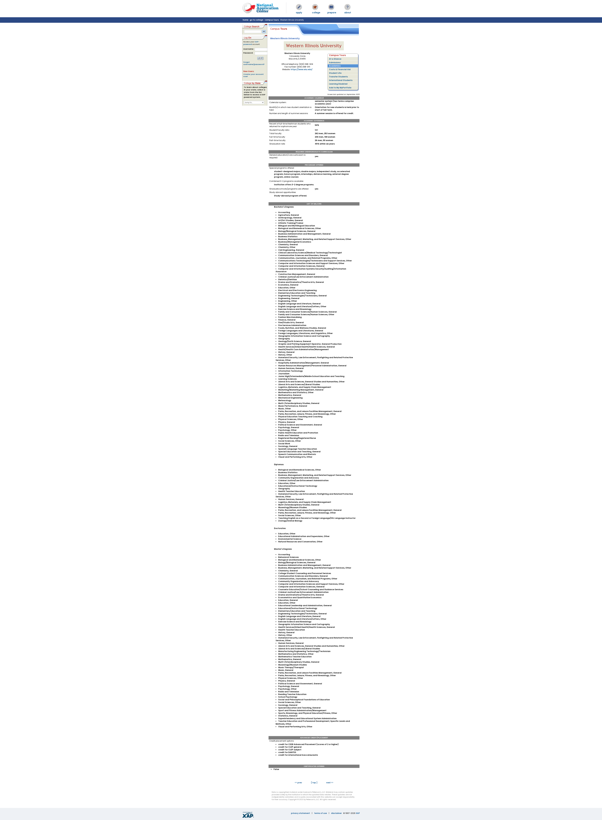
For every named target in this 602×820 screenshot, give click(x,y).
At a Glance (335, 59)
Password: (248, 53)
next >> (329, 782)
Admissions (335, 62)
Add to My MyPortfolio (340, 87)
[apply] (299, 7)
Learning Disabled (338, 84)
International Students (340, 80)
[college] (315, 7)
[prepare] (331, 7)
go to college (256, 20)
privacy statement (300, 813)
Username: (248, 49)
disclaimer (336, 813)
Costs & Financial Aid (340, 69)
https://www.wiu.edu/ (301, 69)
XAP (358, 813)
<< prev (298, 782)
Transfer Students (338, 76)
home (245, 20)
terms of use (320, 813)
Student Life (335, 73)
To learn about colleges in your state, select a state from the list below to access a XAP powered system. (255, 92)
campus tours (272, 20)
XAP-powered (251, 42)
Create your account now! (253, 75)
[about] (347, 7)
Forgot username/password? (254, 63)
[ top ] (314, 782)
